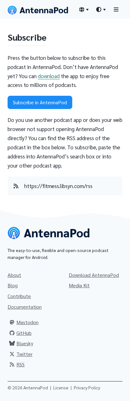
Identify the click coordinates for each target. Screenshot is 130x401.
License (60, 387)
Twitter (24, 354)
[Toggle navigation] (116, 9)
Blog (13, 285)
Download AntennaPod (94, 275)
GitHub (24, 332)
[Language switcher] (83, 9)
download (49, 75)
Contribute (19, 296)
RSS (20, 364)
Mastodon (27, 322)
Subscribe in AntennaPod (40, 102)
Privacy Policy (87, 387)
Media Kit (79, 285)
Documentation (25, 306)
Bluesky (24, 343)
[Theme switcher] (100, 9)
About (14, 275)
